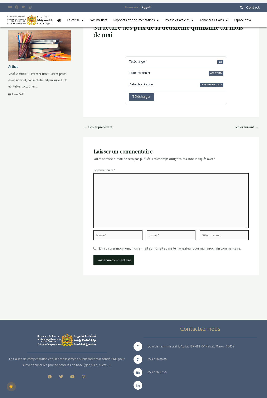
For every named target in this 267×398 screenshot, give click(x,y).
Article (13, 67)
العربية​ (146, 7)
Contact (253, 8)
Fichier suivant (246, 127)
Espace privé (243, 20)
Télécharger (141, 97)
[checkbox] (11, 386)
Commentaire (104, 170)
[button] (75, 20)
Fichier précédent (98, 127)
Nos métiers (98, 20)
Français (132, 8)
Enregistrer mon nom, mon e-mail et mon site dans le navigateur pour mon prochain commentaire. (170, 248)
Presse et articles (177, 20)
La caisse (73, 20)
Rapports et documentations (134, 20)
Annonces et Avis (212, 20)
